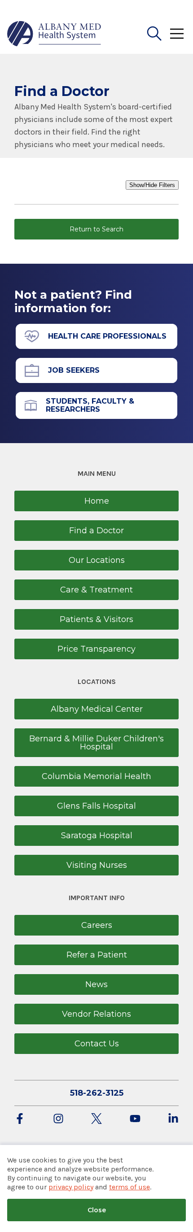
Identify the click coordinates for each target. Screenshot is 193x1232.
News (96, 984)
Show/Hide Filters (152, 185)
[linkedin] (173, 1119)
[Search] (154, 34)
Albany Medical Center (97, 709)
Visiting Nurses (96, 865)
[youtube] (135, 1119)
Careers (96, 925)
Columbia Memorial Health (96, 776)
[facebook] (19, 1119)
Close (97, 1210)
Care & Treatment (96, 590)
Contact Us (97, 1044)
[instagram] (58, 1119)
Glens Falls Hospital (96, 806)
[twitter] (96, 1119)
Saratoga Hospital (96, 835)
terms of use (129, 1187)
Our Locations (97, 560)
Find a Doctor (96, 530)
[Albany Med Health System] (54, 33)
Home (96, 501)
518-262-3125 (96, 1093)
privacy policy (70, 1187)
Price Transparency (96, 649)
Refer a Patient (96, 955)
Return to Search (96, 229)
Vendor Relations (96, 1014)
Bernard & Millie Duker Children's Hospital (96, 743)
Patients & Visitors (96, 619)
